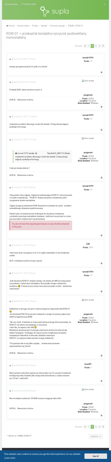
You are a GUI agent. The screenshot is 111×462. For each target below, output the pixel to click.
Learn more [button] (9, 458)
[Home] (55, 11)
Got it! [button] (96, 456)
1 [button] (88, 46)
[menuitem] (29, 4)
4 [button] (99, 46)
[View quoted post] (36, 153)
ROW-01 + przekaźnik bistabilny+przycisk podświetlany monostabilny (46, 35)
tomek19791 (23, 153)
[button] (85, 46)
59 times (94, 103)
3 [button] (95, 46)
